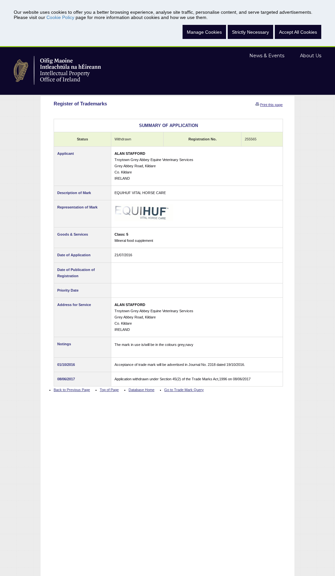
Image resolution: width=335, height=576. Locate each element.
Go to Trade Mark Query (184, 390)
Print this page (271, 105)
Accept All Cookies (298, 32)
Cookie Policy (60, 17)
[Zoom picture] (144, 212)
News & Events (266, 56)
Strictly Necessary (250, 32)
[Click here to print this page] (257, 105)
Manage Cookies (204, 32)
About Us (310, 56)
